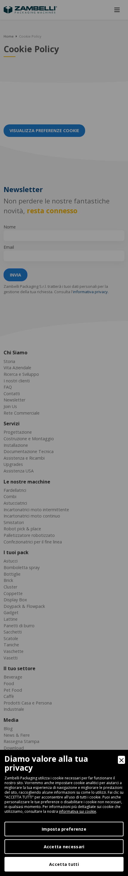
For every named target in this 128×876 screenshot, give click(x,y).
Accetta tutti (64, 864)
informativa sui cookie (77, 811)
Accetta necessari (64, 846)
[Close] (121, 760)
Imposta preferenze (64, 829)
